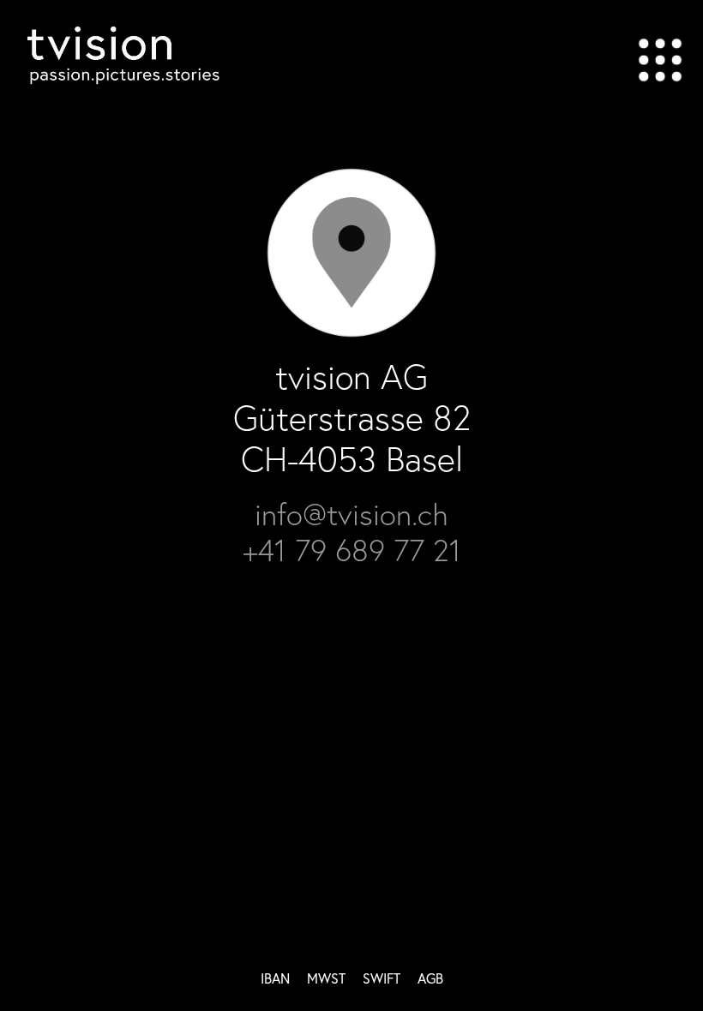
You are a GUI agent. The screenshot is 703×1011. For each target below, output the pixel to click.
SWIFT (381, 978)
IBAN (275, 978)
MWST (326, 978)
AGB (430, 978)
